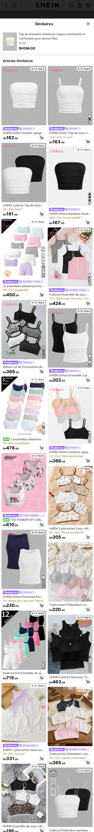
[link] (19, 128)
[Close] (88, 24)
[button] (42, 138)
